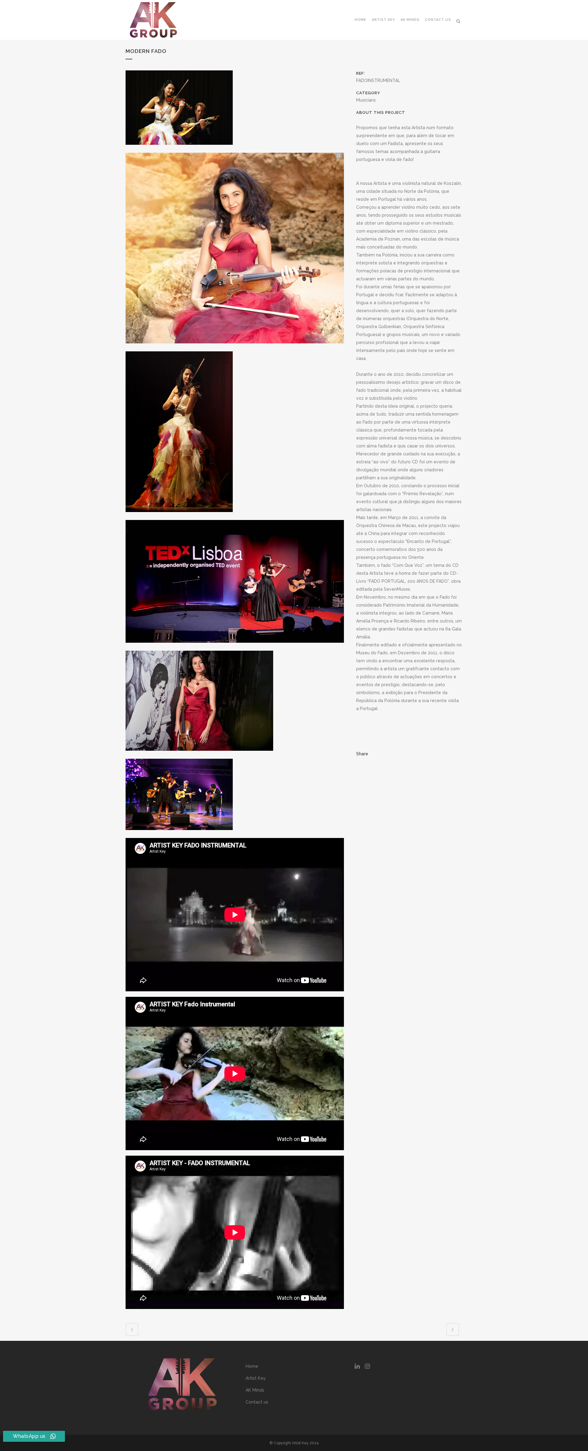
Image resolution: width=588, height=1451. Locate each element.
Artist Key (256, 1378)
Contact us (257, 1402)
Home (252, 1366)
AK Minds (255, 1390)
